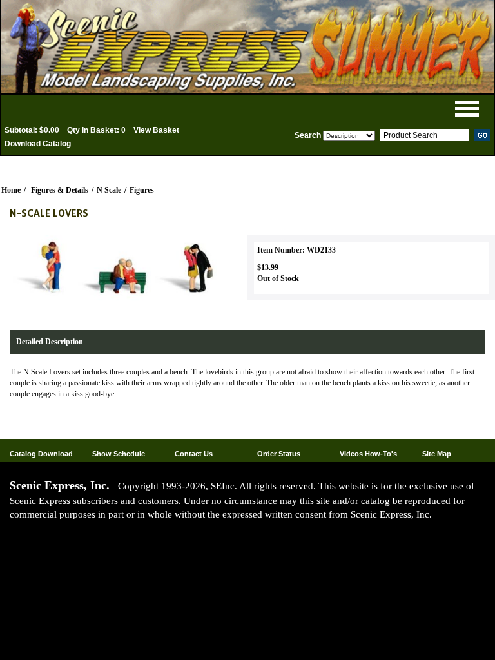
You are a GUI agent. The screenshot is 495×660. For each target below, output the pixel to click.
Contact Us (194, 454)
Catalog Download (41, 454)
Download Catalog (38, 143)
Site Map (436, 454)
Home (11, 190)
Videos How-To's (368, 454)
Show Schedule (118, 454)
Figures (142, 190)
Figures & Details (59, 190)
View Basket (156, 130)
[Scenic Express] (247, 46)
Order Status (278, 454)
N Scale (109, 190)
